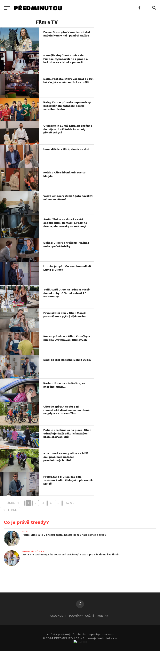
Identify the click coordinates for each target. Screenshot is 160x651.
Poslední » (10, 510)
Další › (69, 503)
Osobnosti (58, 615)
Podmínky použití (81, 615)
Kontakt (103, 615)
